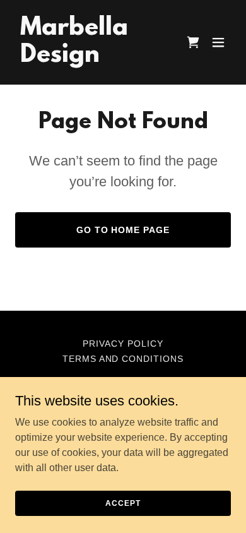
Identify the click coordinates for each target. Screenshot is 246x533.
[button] (218, 42)
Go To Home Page (123, 230)
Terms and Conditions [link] (123, 359)
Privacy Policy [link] (123, 343)
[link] (90, 58)
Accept (122, 502)
